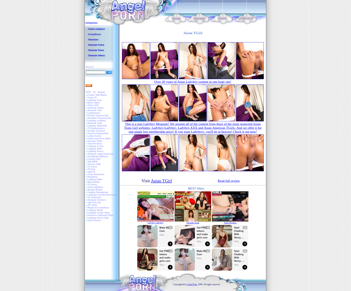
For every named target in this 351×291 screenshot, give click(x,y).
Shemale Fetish (96, 45)
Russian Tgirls (94, 141)
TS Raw (91, 169)
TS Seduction (94, 197)
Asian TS (92, 97)
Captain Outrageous (97, 192)
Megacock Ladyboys (98, 207)
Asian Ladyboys (96, 29)
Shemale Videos (96, 55)
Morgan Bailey (94, 189)
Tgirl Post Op (94, 202)
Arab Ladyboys (95, 187)
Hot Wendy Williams (97, 156)
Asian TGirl (161, 180)
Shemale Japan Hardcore (100, 154)
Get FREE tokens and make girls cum (164, 256)
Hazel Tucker (94, 220)
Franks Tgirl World (96, 95)
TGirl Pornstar (94, 143)
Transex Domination (97, 133)
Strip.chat (163, 235)
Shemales (93, 39)
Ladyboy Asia (94, 100)
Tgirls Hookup (230, 223)
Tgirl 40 (91, 172)
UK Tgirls (92, 205)
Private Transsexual (97, 115)
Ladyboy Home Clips (98, 218)
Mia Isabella (93, 182)
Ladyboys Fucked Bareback (102, 195)
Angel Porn (192, 284)
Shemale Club (94, 123)
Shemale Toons (96, 50)
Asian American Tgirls (99, 138)
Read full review (229, 181)
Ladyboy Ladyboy (96, 120)
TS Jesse (92, 166)
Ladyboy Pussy (95, 151)
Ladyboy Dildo (94, 179)
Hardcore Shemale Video (100, 215)
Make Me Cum (164, 229)
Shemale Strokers (96, 200)
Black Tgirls (93, 102)
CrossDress (94, 34)
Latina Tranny (94, 136)
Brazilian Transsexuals (99, 118)
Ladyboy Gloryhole (97, 125)
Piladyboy (92, 177)
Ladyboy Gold (94, 149)
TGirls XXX (93, 105)
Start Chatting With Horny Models (239, 232)
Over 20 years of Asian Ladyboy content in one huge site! (192, 82)
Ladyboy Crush (95, 146)
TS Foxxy (92, 184)
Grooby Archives (96, 131)
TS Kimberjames (96, 128)
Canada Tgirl (94, 159)
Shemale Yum (94, 110)
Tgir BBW (92, 161)
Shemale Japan (95, 108)
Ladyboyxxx (93, 113)
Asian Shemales (95, 174)
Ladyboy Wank (95, 210)
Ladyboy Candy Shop (98, 212)
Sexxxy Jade (94, 164)
